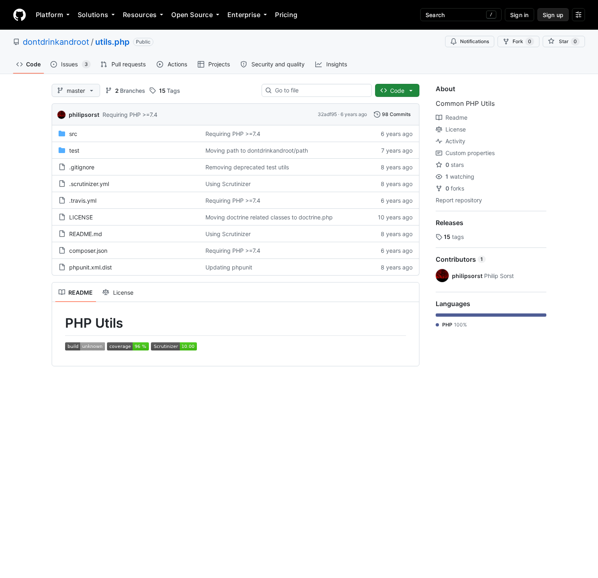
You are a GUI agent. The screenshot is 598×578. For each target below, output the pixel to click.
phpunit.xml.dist (90, 267)
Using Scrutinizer (228, 183)
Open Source (192, 15)
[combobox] (320, 90)
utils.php (112, 42)
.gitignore (81, 167)
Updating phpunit (228, 267)
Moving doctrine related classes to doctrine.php (269, 217)
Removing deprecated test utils (247, 167)
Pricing (286, 15)
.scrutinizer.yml (89, 183)
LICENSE (81, 217)
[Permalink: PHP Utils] (59, 323)
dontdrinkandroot (56, 42)
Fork (522, 41)
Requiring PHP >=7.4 (130, 114)
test (74, 150)
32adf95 (327, 114)
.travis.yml (82, 200)
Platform (49, 15)
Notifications (474, 41)
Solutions (93, 15)
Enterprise (243, 15)
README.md (85, 233)
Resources (140, 15)
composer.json (88, 250)
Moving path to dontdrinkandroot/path (256, 150)
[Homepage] (19, 14)
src (73, 133)
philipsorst (84, 114)
